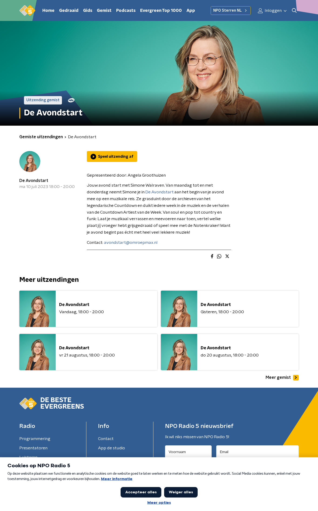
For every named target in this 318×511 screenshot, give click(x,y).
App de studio (111, 448)
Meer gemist (278, 378)
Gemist (104, 11)
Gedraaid (68, 11)
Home (48, 11)
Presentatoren (33, 448)
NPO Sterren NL (227, 10)
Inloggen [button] (273, 11)
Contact (106, 439)
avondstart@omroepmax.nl (131, 243)
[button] (294, 10)
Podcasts (125, 11)
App (190, 11)
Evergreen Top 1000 (161, 11)
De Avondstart (33, 181)
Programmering (34, 439)
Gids (87, 11)
